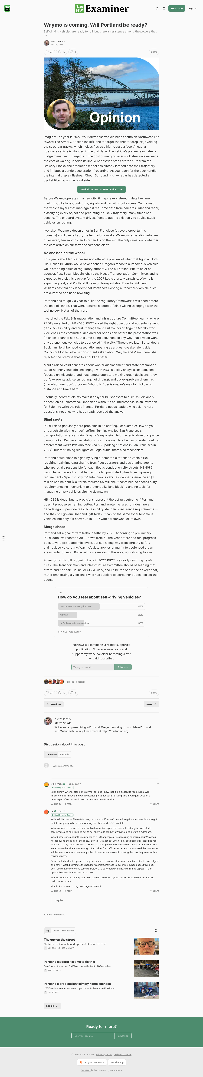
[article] (101, 946)
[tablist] (57, 754)
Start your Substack (93, 1062)
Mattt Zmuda (58, 41)
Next (149, 704)
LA (52, 811)
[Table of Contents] (3, 538)
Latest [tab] (55, 930)
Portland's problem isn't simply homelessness (77, 984)
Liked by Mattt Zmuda (63, 787)
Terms (108, 1054)
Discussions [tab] (68, 930)
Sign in (193, 8)
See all (50, 1005)
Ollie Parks (56, 783)
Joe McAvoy (68, 948)
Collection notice (122, 1054)
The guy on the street (59, 939)
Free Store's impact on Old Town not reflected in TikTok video (77, 966)
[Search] (157, 8)
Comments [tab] (51, 754)
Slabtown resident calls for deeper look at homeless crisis (75, 944)
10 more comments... (54, 914)
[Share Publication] (164, 8)
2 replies (58, 900)
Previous (56, 704)
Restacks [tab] (64, 754)
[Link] (39, 252)
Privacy (100, 1054)
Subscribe (177, 8)
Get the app (117, 1062)
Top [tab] (47, 930)
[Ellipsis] (157, 783)
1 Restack (80, 681)
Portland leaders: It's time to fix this (69, 962)
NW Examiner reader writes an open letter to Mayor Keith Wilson (79, 988)
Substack (86, 1070)
